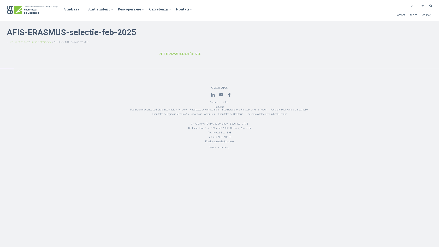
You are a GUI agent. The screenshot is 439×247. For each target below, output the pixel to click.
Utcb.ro (412, 15)
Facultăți (426, 15)
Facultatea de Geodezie (230, 114)
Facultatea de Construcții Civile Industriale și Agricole (158, 109)
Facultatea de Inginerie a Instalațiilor (289, 109)
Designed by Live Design (219, 147)
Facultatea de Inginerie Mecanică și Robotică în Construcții (183, 114)
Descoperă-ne (129, 9)
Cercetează (158, 9)
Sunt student (98, 9)
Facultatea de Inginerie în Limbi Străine (266, 114)
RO (422, 5)
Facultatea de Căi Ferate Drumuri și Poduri (244, 109)
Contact (400, 15)
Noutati (182, 9)
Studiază (71, 9)
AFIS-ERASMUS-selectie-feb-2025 (180, 53)
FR (417, 5)
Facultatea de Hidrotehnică (204, 109)
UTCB (10, 42)
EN (412, 5)
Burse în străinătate (41, 42)
